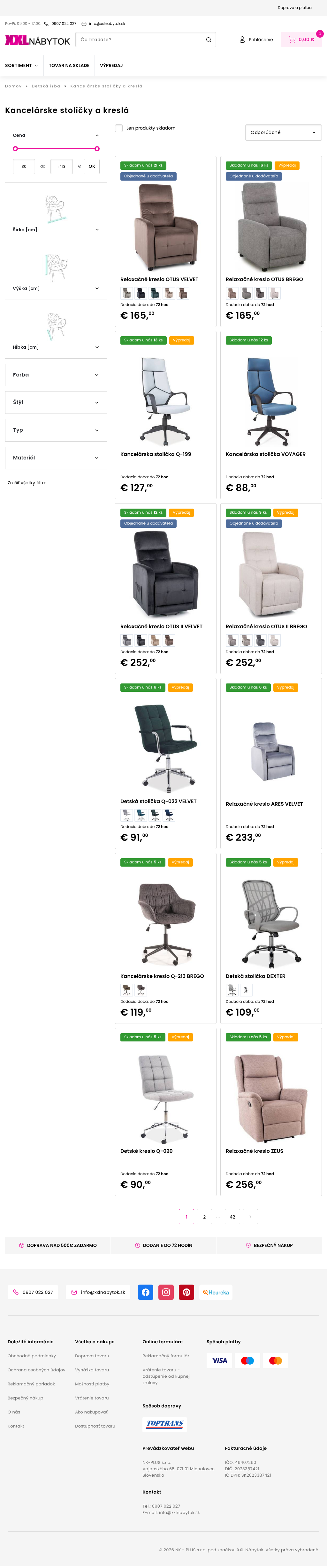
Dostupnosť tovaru (95, 1426)
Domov (13, 86)
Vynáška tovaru (92, 1370)
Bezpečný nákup (25, 1398)
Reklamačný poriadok (31, 1384)
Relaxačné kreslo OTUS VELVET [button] (159, 279)
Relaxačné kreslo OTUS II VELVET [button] (161, 626)
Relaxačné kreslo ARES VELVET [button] (264, 804)
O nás (14, 1412)
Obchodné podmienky (32, 1356)
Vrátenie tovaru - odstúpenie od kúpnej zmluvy (166, 1376)
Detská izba (46, 86)
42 (232, 1217)
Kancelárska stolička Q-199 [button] (155, 454)
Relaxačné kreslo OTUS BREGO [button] (264, 279)
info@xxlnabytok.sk (179, 1513)
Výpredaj (111, 65)
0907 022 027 (166, 1506)
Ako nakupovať (91, 1412)
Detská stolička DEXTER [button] (255, 976)
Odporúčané (266, 132)
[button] (145, 128)
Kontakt (16, 1426)
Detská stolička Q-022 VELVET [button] (158, 801)
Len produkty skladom (151, 128)
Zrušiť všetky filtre (27, 483)
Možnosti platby (92, 1384)
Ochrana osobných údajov (36, 1370)
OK (91, 166)
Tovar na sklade (69, 65)
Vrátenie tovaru (92, 1398)
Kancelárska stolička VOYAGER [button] (266, 454)
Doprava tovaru (92, 1356)
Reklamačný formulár (165, 1356)
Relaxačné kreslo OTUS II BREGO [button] (266, 626)
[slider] (15, 148)
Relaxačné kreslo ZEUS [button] (254, 1151)
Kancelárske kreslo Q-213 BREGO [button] (162, 976)
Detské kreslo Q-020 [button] (146, 1151)
